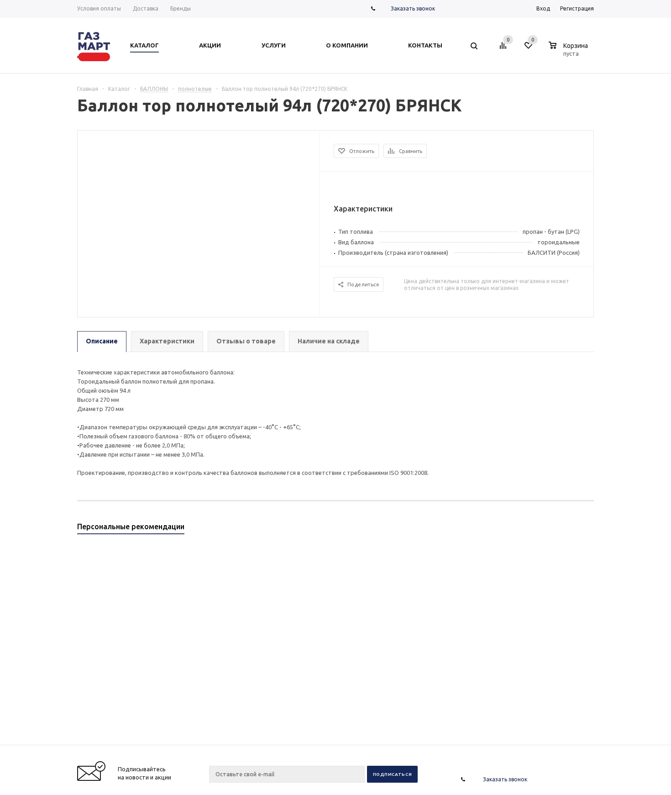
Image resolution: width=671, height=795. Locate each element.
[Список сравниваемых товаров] (504, 49)
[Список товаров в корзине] (569, 52)
